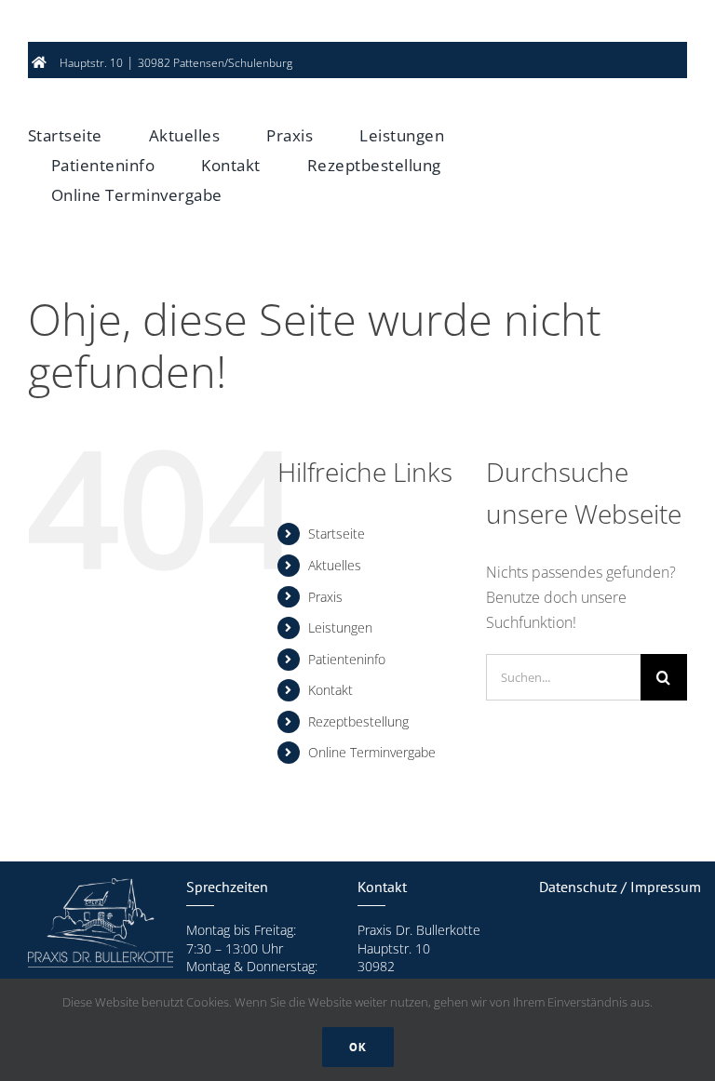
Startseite (336, 533)
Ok (358, 1047)
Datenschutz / (584, 886)
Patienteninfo (346, 659)
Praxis (325, 597)
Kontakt (330, 690)
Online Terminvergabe (372, 752)
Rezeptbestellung (358, 721)
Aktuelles (334, 565)
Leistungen (340, 627)
